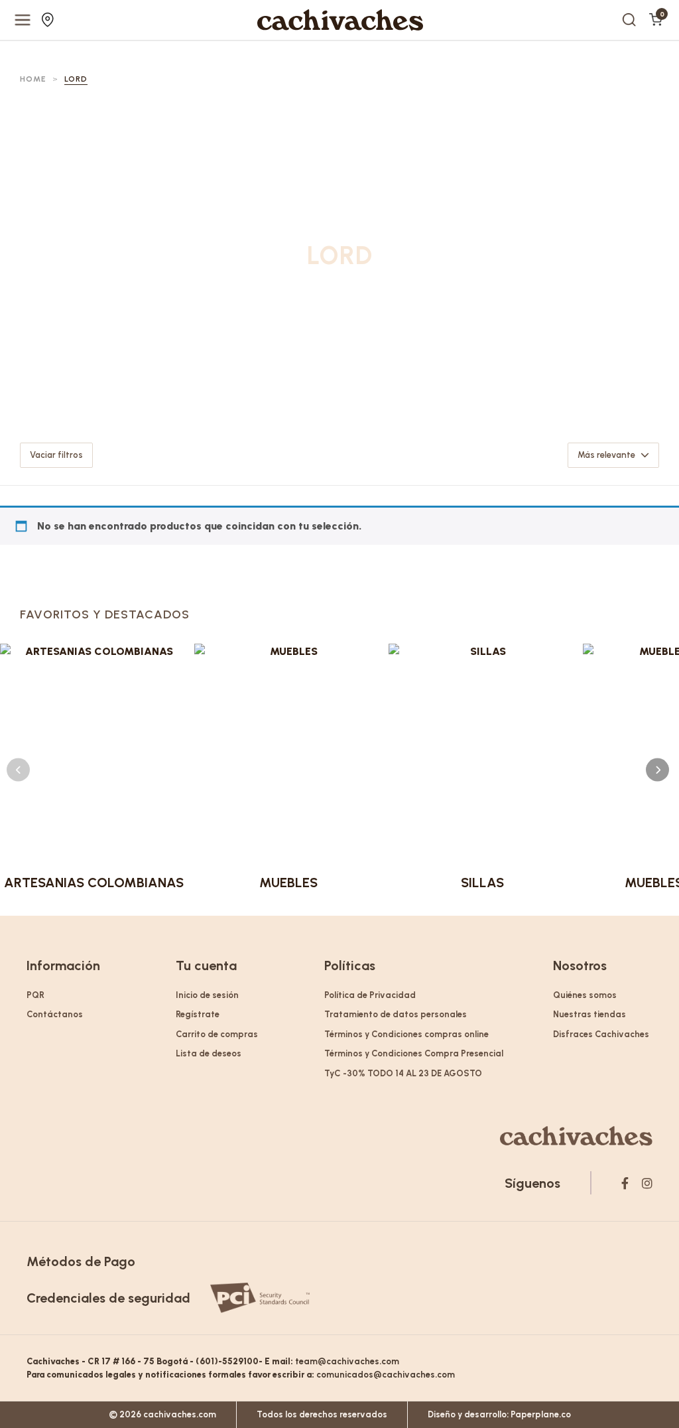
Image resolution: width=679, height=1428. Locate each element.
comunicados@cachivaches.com (385, 1375)
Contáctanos (55, 1014)
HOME (33, 79)
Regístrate (197, 1014)
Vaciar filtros (56, 455)
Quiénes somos (585, 995)
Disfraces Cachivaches (601, 1034)
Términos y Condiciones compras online (406, 1034)
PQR (35, 995)
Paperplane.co (541, 1414)
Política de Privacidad (370, 995)
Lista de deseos (208, 1053)
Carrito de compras (217, 1034)
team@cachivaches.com (347, 1361)
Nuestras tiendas (49, 20)
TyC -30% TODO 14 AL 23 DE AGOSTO (403, 1073)
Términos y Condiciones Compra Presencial (413, 1053)
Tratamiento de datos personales (395, 1014)
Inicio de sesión (207, 995)
